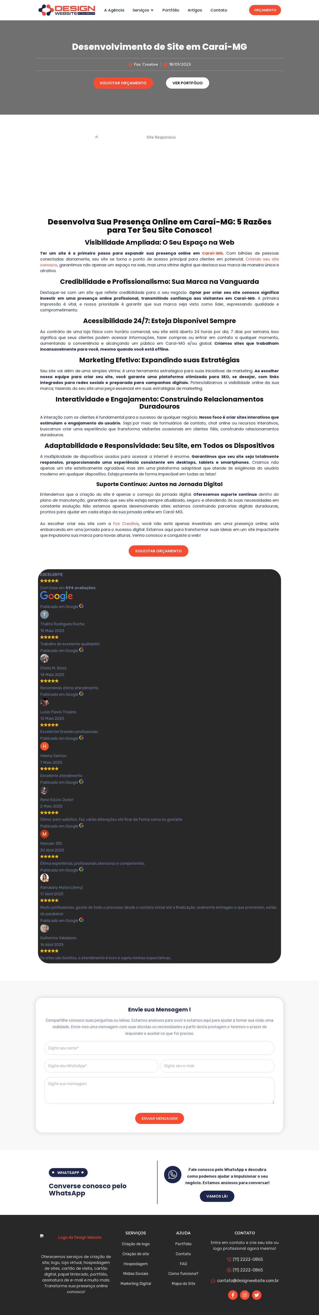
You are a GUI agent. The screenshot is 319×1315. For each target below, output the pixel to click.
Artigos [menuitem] (195, 10)
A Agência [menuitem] (114, 10)
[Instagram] (245, 1295)
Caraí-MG (212, 253)
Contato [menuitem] (218, 10)
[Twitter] (256, 1295)
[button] (152, 10)
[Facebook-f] (233, 1295)
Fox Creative (126, 523)
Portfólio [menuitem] (171, 10)
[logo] (66, 10)
